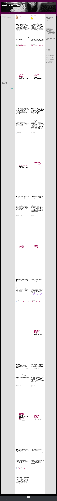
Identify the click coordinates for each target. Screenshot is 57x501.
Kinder (13, 12)
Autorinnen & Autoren (42, 1)
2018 (37, 417)
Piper (34, 76)
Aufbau (20, 418)
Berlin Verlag (21, 76)
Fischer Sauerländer (22, 21)
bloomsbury (36, 164)
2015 (24, 76)
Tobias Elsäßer (21, 245)
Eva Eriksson (25, 468)
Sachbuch (29, 12)
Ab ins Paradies (21, 246)
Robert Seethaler (36, 415)
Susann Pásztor (21, 329)
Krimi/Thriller (8, 12)
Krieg (20, 75)
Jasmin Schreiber (37, 330)
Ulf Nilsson (21, 468)
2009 (23, 247)
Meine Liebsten (13, 1)
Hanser (35, 417)
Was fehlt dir (22, 414)
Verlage (48, 1)
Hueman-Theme (15, 499)
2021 (37, 332)
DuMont (35, 247)
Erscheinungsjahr (41, 12)
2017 (27, 333)
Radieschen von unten (23, 164)
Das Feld (35, 416)
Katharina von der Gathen (23, 162)
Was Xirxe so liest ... (10, 5)
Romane (3, 12)
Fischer (20, 247)
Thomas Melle (36, 16)
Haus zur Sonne (36, 17)
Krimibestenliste (19, 1)
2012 (39, 164)
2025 (42, 18)
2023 (26, 165)
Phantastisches (23, 12)
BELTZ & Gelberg (22, 474)
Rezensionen (8, 1)
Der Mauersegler (36, 331)
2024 (27, 21)
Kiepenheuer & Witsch (37, 18)
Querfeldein (48, 49)
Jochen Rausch (21, 74)
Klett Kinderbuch (22, 165)
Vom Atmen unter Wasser (38, 163)
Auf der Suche (52, 55)
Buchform (34, 12)
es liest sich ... (48, 16)
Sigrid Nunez (21, 413)
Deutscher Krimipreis (26, 1)
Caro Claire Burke (49, 46)
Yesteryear (48, 43)
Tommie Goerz (36, 74)
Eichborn (35, 332)
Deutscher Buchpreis (34, 1)
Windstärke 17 (36, 246)
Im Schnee (35, 75)
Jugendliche (18, 12)
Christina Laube (22, 16)
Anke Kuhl (22, 163)
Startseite (3, 1)
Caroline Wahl (36, 245)
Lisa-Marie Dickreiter (37, 162)
